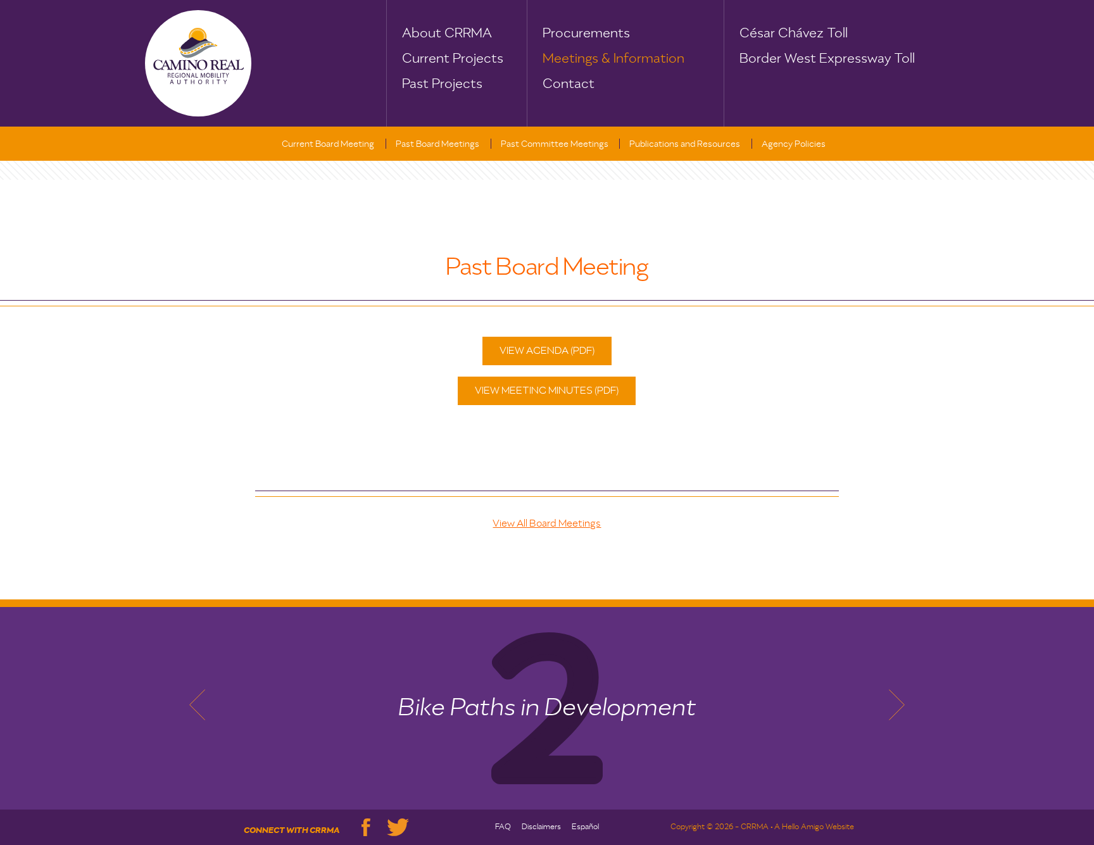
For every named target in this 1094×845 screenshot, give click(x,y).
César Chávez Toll (793, 33)
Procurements (586, 33)
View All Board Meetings (547, 524)
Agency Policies (794, 144)
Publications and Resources (684, 144)
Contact (568, 84)
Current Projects (452, 58)
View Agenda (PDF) (547, 351)
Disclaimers (541, 827)
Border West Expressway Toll (827, 58)
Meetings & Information (613, 58)
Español (585, 827)
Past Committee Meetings (554, 144)
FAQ (503, 827)
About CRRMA (447, 33)
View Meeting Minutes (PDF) (547, 391)
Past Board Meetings (437, 144)
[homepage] (198, 63)
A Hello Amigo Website (814, 827)
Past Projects (442, 84)
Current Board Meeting (328, 144)
